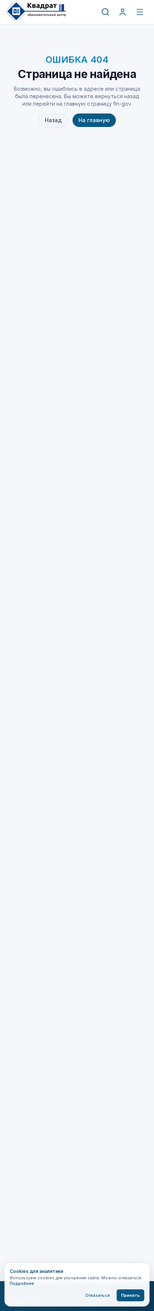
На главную (94, 120)
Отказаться (97, 1295)
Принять (130, 1295)
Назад (53, 120)
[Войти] (122, 12)
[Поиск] (105, 12)
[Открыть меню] (140, 12)
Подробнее (22, 1283)
